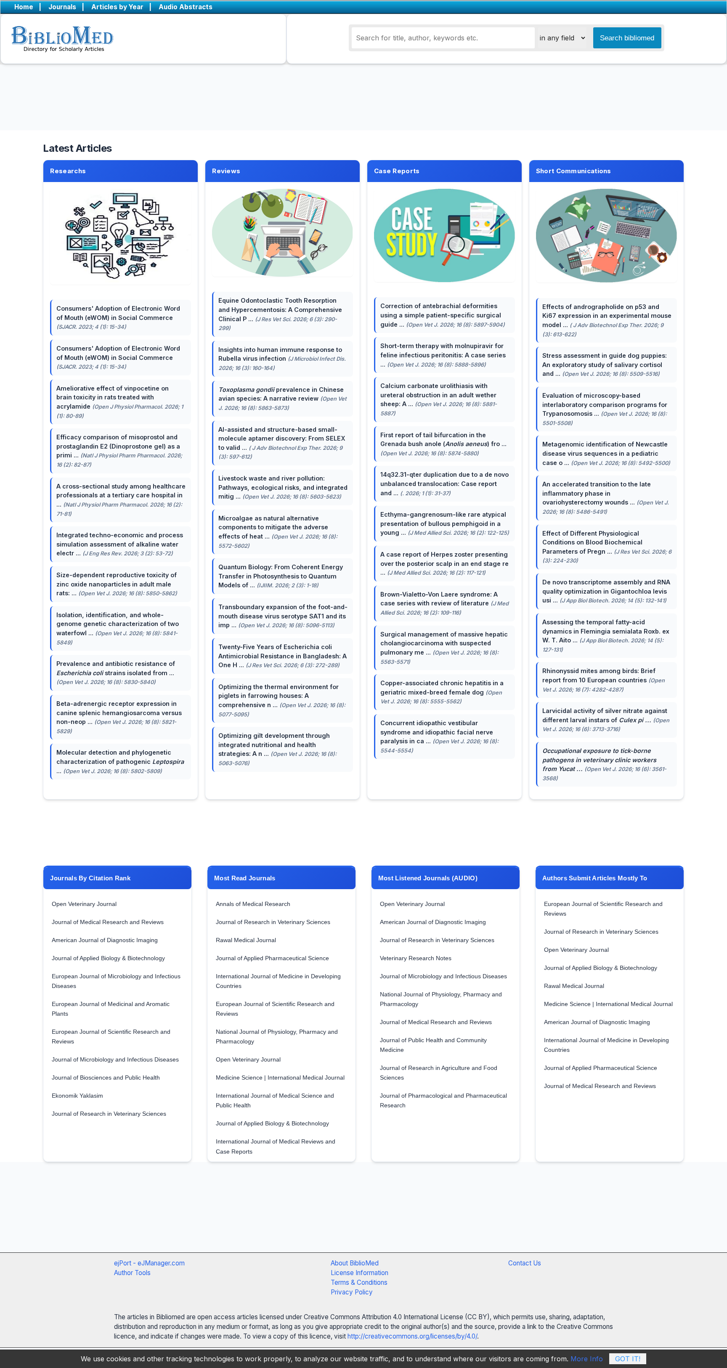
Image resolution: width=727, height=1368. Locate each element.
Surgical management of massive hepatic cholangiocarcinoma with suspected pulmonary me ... (444, 648)
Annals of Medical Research (253, 904)
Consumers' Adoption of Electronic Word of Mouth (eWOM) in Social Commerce (118, 317)
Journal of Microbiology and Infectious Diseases (115, 1059)
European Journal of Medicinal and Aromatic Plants (111, 1009)
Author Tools (132, 1273)
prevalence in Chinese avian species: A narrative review (282, 398)
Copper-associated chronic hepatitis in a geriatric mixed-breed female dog (442, 692)
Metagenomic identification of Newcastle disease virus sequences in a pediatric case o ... (606, 453)
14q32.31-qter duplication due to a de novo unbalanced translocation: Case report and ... (444, 483)
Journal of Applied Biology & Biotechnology (108, 958)
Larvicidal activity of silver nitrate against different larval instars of (605, 719)
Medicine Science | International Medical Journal (280, 1077)
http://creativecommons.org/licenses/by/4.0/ (412, 1336)
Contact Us (524, 1263)
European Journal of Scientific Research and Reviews (111, 1036)
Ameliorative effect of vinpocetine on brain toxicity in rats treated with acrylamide (119, 402)
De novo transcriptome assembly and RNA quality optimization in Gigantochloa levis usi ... (606, 591)
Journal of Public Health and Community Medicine (433, 1045)
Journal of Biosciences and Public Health (106, 1077)
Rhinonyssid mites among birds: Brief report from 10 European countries (603, 679)
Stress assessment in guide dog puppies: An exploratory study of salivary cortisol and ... (604, 364)
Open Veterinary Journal (84, 904)
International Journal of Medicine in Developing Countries (278, 981)
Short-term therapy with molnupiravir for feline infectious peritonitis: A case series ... (443, 354)
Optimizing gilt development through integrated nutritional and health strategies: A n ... (277, 749)
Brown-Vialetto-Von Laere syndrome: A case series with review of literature (444, 603)
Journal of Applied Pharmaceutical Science (272, 958)
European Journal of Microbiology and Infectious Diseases (116, 981)
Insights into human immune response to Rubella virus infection (282, 358)
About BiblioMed (355, 1263)
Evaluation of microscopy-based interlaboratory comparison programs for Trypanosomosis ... (604, 409)
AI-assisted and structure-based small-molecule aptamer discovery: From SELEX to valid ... (281, 443)
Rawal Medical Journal (246, 940)
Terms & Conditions (359, 1282)
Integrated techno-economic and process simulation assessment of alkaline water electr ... (119, 544)
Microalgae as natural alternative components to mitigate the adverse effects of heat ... (277, 532)
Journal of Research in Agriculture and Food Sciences (438, 1072)
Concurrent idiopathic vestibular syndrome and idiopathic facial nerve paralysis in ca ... (439, 736)
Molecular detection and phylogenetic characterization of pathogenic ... (120, 761)
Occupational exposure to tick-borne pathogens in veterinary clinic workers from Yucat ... (604, 764)
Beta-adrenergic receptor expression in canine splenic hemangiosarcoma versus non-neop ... (119, 717)
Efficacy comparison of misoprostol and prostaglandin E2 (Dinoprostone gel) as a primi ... (119, 450)
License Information (359, 1273)
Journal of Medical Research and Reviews (108, 922)
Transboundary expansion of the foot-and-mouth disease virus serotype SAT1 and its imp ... (283, 616)
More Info (586, 1359)
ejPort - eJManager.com (149, 1263)
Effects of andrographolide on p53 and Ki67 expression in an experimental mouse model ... (606, 320)
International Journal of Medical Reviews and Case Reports (275, 1146)
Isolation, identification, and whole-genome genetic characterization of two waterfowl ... (117, 628)
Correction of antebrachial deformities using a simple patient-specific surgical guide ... (442, 314)
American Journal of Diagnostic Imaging (105, 940)
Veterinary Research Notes (415, 958)
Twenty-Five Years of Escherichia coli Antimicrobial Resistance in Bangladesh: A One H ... (282, 655)
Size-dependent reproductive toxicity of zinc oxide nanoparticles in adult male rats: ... (116, 584)
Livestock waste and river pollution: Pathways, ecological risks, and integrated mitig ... (283, 487)
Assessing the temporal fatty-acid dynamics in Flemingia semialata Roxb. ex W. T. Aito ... (605, 635)
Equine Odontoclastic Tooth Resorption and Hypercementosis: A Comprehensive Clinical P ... (280, 314)
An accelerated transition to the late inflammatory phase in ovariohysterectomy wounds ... (605, 498)
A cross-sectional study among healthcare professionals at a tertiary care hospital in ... (121, 500)
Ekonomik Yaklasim (77, 1095)
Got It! (627, 1359)
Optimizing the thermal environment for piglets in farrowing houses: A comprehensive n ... (281, 700)
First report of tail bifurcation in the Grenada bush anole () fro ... (443, 444)
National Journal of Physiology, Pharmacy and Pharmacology (277, 1036)
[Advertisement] (342, 1215)
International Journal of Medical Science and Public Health (275, 1100)
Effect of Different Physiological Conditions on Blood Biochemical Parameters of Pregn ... (606, 547)
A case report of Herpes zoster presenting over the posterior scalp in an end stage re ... (444, 563)
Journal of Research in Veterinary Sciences (109, 1113)
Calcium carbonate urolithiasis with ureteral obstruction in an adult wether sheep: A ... (438, 399)
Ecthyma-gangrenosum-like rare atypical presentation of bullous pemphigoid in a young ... (444, 523)
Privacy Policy (352, 1292)
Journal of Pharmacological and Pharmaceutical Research (443, 1100)
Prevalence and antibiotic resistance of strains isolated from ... (115, 672)
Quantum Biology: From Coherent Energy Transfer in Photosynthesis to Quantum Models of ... (280, 576)
